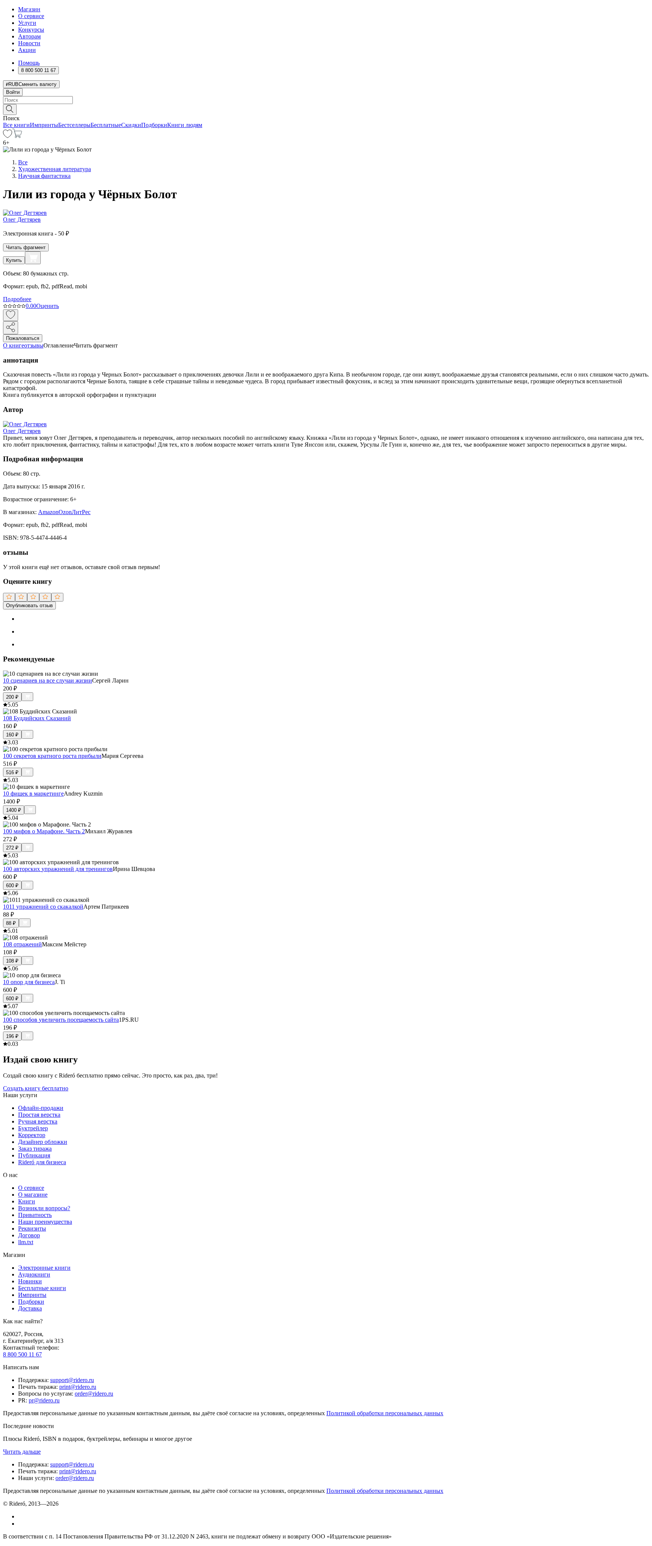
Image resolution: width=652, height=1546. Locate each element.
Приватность (35, 1215)
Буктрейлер (33, 1128)
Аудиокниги (34, 1274)
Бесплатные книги (42, 1288)
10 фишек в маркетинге (33, 793)
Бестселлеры (74, 125)
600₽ (12, 885)
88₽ (11, 923)
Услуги (27, 23)
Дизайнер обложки (42, 1142)
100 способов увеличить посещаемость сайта (61, 1019)
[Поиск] (10, 109)
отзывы (33, 345)
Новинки (30, 1281)
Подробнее (17, 299)
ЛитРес (81, 512)
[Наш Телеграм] (21, 1523)
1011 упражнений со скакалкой (43, 906)
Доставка (30, 1308)
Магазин (29, 9)
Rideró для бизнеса (42, 1162)
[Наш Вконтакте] (22, 1516)
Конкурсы (31, 29)
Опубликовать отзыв (29, 605)
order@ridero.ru (94, 1393)
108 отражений (22, 944)
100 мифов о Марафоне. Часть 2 (44, 831)
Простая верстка (39, 1114)
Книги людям (184, 125)
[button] (326, 109)
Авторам (29, 36)
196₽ (12, 1036)
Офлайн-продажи (40, 1108)
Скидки (131, 125)
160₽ (12, 735)
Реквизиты (32, 1228)
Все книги (16, 125)
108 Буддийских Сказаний (37, 718)
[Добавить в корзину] (33, 257)
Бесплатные (106, 125)
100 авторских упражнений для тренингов (58, 869)
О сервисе (31, 16)
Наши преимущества (45, 1221)
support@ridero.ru (72, 1380)
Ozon (65, 512)
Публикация (34, 1155)
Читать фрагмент (26, 247)
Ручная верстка (37, 1121)
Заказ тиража (35, 1148)
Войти (13, 92)
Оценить (47, 306)
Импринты (44, 125)
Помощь (29, 63)
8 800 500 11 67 (22, 1354)
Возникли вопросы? (44, 1208)
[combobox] (326, 100)
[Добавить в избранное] (10, 315)
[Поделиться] (10, 327)
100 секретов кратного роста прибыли (52, 756)
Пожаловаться (22, 338)
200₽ (12, 697)
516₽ (12, 772)
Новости (29, 43)
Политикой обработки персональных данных (384, 1413)
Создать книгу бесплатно (35, 1088)
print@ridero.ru (77, 1387)
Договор (29, 1235)
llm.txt (25, 1242)
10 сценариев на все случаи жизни (47, 680)
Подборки (154, 125)
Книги (26, 1201)
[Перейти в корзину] (17, 136)
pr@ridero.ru (44, 1400)
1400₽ (13, 810)
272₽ (12, 848)
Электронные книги (44, 1267)
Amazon (48, 512)
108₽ (12, 961)
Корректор (31, 1135)
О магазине (33, 1194)
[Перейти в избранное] (7, 136)
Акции (27, 50)
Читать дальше (22, 1451)
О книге (13, 345)
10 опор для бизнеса (29, 982)
